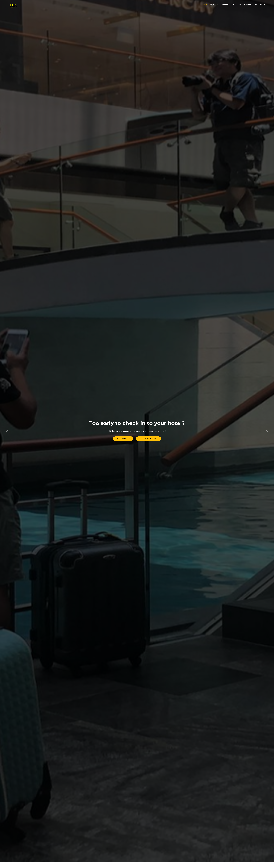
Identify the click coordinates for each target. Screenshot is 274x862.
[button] (7, 431)
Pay (256, 4)
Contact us (236, 4)
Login (262, 4)
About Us (214, 4)
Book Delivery (123, 439)
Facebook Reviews (148, 439)
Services (224, 4)
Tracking (248, 4)
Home (205, 4)
